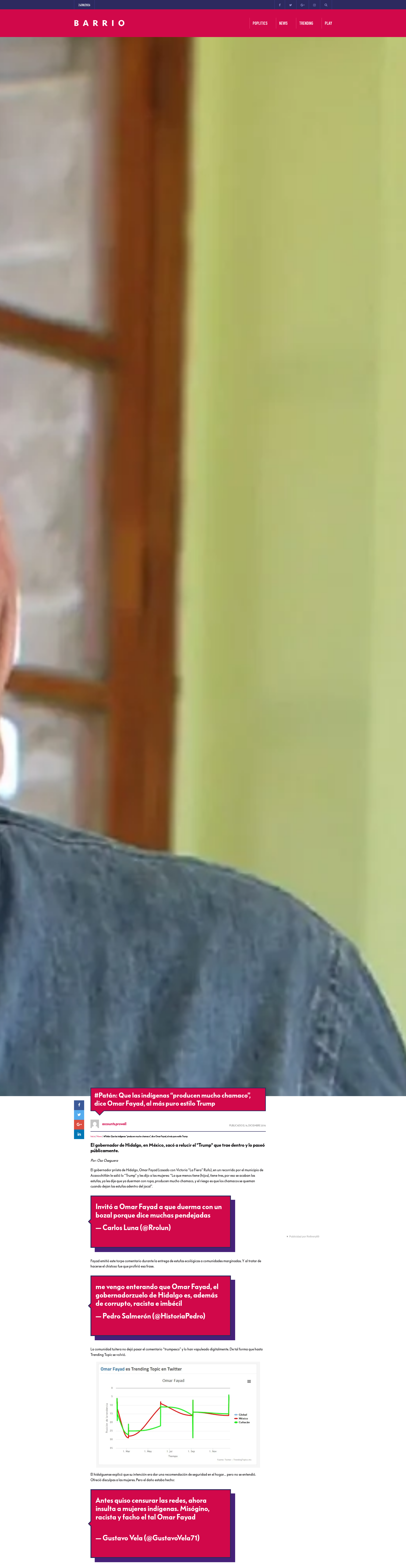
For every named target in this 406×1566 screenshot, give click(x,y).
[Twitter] (290, 4)
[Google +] (302, 4)
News (99, 1136)
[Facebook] (280, 4)
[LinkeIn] (79, 1134)
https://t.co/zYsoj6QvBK (132, 1525)
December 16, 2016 (124, 1324)
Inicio (93, 1136)
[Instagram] (314, 4)
